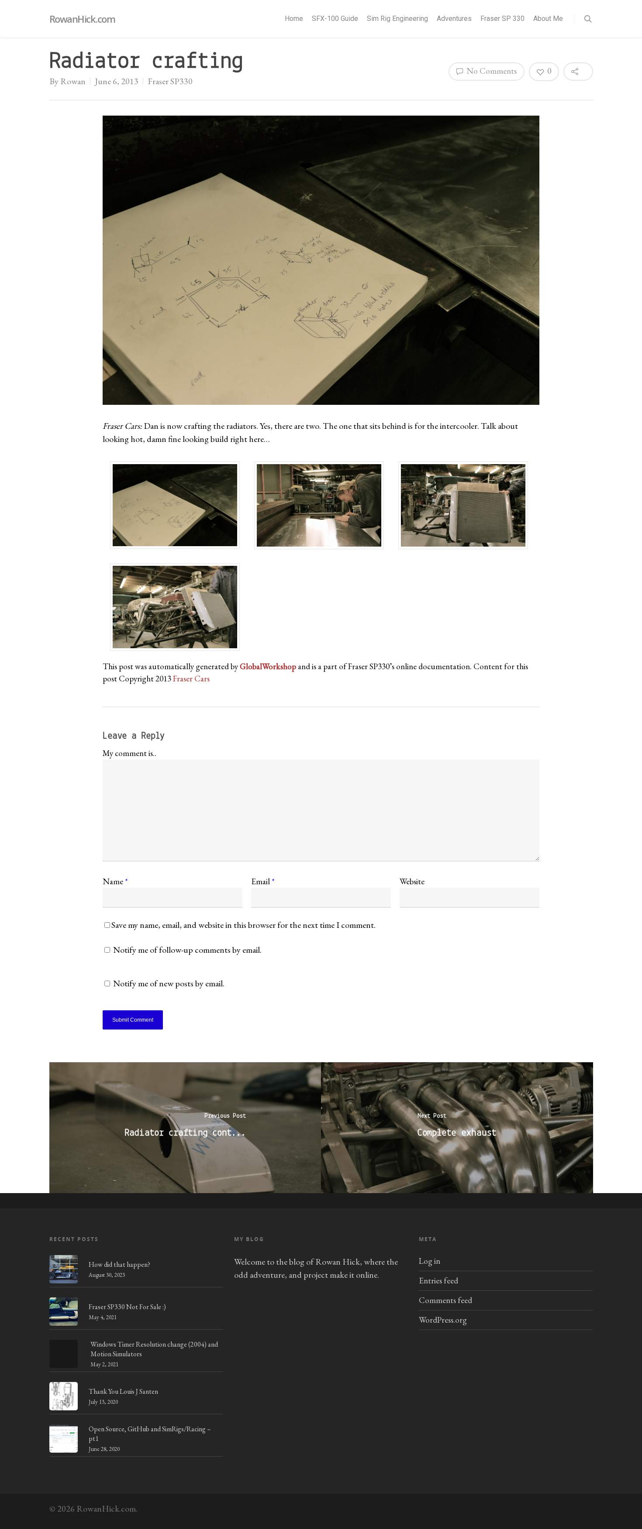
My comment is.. (129, 753)
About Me (548, 18)
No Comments (491, 70)
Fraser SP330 (170, 81)
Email (263, 881)
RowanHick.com (82, 19)
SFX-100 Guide (335, 18)
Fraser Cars (191, 678)
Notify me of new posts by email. (168, 983)
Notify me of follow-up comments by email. (187, 949)
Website (412, 881)
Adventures (454, 18)
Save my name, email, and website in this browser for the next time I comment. (243, 924)
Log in (429, 1260)
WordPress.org (443, 1319)
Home (294, 18)
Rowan (73, 81)
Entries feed (438, 1280)
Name (115, 881)
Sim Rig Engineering (397, 18)
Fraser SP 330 (502, 18)
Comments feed (445, 1300)
